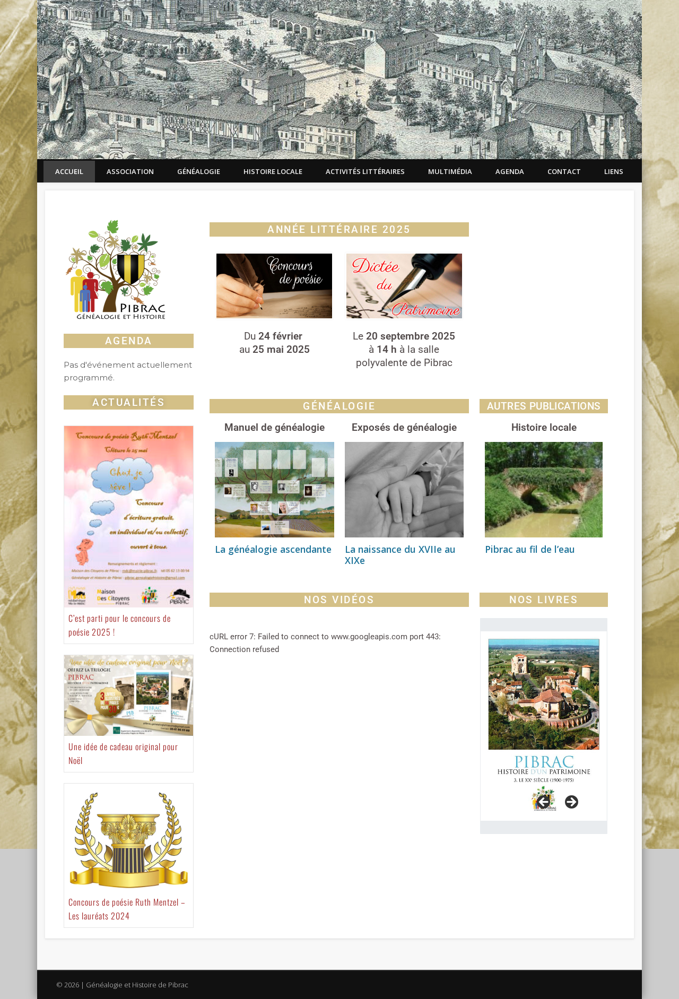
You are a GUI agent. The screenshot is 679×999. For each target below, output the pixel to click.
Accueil (69, 171)
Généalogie (198, 171)
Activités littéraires (365, 171)
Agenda (509, 171)
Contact (564, 171)
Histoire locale (272, 171)
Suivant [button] (571, 803)
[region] (544, 726)
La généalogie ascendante (273, 549)
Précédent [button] (544, 803)
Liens (613, 171)
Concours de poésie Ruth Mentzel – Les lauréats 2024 (127, 909)
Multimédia (450, 171)
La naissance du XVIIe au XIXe (400, 555)
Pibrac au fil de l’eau (530, 549)
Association (130, 171)
